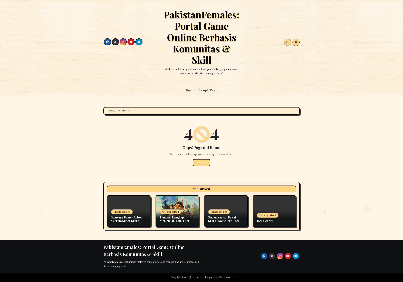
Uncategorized (122, 211)
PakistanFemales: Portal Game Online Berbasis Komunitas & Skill (201, 37)
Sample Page (208, 90)
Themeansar (225, 277)
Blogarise (210, 277)
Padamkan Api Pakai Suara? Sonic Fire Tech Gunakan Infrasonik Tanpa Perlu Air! (223, 222)
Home (190, 90)
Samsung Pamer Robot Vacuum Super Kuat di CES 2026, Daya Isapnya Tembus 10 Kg (127, 222)
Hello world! (265, 221)
